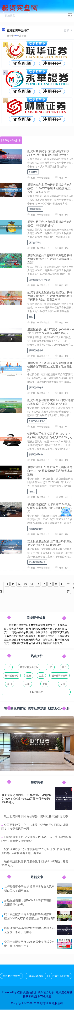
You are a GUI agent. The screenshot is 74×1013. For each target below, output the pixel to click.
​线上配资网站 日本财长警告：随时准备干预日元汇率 (36, 816)
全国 (62, 683)
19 (50, 584)
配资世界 (33, 171)
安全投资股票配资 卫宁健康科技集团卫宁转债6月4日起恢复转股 (49, 543)
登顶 (45, 683)
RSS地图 (32, 996)
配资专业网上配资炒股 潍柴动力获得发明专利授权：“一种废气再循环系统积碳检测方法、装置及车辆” (49, 295)
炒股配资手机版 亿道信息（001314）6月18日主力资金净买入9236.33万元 (50, 435)
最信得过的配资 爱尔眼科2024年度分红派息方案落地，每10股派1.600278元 (50, 507)
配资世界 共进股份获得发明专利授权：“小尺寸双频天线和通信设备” (48, 153)
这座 (29, 675)
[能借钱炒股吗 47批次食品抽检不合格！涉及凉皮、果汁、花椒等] (64, 930)
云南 (27, 683)
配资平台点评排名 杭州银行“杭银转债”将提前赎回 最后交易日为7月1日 (50, 402)
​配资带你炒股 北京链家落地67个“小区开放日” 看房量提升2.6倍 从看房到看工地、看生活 (36, 851)
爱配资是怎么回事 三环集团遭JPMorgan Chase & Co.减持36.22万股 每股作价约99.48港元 (26, 798)
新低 (64, 667)
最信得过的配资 (36, 528)
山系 (41, 675)
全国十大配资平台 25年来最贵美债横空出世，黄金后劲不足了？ (29, 944)
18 (44, 584)
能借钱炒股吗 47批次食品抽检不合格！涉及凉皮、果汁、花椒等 (29, 930)
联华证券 (45, 1003)
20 (56, 584)
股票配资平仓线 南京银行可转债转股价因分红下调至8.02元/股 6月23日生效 (49, 366)
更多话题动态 (36, 692)
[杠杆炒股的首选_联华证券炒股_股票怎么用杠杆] (20, 7)
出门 (9, 683)
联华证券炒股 (36, 976)
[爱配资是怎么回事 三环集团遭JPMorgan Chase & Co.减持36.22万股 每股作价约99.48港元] (63, 798)
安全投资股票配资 (37, 561)
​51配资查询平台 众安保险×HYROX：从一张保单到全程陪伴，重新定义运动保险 (36, 839)
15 (25, 584)
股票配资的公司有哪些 (39, 279)
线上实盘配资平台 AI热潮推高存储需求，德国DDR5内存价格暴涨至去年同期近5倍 (29, 916)
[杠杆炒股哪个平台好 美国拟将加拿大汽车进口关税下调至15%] (64, 888)
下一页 (68, 587)
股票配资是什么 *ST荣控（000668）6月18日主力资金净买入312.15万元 (50, 331)
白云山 (32, 491)
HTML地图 (44, 996)
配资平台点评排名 (37, 420)
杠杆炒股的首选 (11, 976)
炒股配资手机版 (36, 454)
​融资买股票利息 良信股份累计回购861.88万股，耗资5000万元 (34, 863)
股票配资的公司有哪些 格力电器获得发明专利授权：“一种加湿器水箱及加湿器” (49, 258)
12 (7, 584)
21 (62, 584)
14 (19, 584)
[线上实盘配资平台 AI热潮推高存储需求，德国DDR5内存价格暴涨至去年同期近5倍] (64, 916)
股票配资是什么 (36, 350)
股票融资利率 (35, 208)
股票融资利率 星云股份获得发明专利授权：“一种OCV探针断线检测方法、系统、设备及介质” (50, 188)
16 (31, 584)
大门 (50, 667)
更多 (66, 30)
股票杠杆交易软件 (29, 667)
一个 (8, 667)
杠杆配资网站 (11, 675)
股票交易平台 (35, 242)
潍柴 (31, 316)
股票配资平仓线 (36, 387)
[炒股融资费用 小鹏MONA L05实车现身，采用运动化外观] (64, 902)
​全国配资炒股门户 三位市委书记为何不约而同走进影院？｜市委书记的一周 (34, 826)
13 (13, 584)
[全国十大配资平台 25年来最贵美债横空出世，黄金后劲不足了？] (64, 944)
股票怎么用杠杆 (60, 976)
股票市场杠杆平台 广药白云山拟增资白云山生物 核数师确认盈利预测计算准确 (49, 470)
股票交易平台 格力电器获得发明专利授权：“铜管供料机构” (49, 223)
